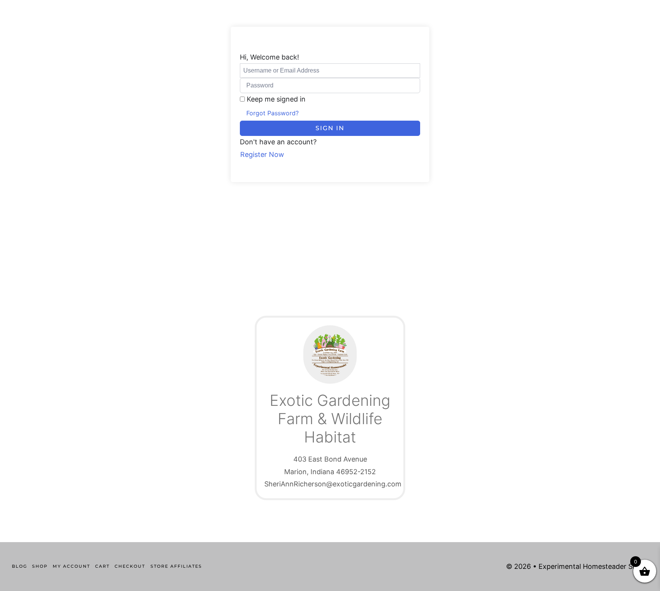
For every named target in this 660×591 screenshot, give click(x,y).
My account (71, 566)
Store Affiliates (176, 566)
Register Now (262, 154)
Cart (102, 566)
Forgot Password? (272, 113)
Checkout (130, 566)
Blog (19, 566)
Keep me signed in (276, 99)
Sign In (330, 128)
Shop (40, 566)
